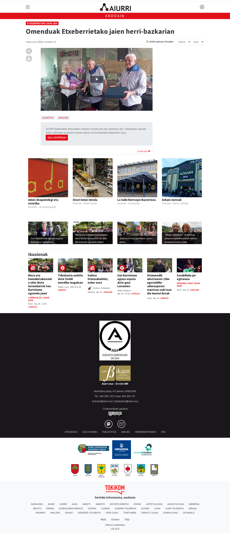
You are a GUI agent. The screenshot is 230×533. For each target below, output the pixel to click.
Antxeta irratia (119, 504)
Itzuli (196, 42)
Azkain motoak (171, 200)
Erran (50, 508)
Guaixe (145, 508)
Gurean (115, 519)
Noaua (69, 512)
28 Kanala (188, 512)
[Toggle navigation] (27, 7)
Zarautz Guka (149, 512)
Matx (103, 519)
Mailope (55, 512)
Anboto (100, 504)
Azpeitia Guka (154, 504)
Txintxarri (129, 512)
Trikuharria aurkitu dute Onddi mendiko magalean (70, 278)
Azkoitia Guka (175, 504)
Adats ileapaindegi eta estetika (43, 201)
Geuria (92, 508)
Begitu (37, 508)
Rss (163, 432)
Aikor (51, 504)
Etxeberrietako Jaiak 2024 (42, 23)
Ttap (126, 519)
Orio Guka (112, 512)
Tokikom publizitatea (115, 525)
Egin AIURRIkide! (57, 137)
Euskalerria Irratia (71, 508)
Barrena (194, 504)
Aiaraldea (37, 504)
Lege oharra (89, 432)
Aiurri (63, 504)
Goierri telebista (125, 508)
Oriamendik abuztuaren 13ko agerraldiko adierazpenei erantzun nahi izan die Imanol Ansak (159, 284)
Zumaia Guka (170, 512)
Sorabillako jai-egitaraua (186, 277)
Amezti (86, 504)
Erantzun (142, 151)
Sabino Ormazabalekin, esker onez (98, 278)
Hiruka (193, 508)
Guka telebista (174, 508)
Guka (157, 508)
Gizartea (47, 118)
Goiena (105, 508)
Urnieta (62, 290)
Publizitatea (109, 432)
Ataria (137, 504)
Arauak (125, 432)
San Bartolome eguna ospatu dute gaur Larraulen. (127, 280)
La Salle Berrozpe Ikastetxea (136, 200)
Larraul (32, 307)
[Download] (29, 58)
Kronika (40, 512)
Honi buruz (71, 432)
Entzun (182, 42)
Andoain (115, 15)
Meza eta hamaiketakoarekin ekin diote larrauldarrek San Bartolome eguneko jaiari (40, 284)
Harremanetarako (145, 432)
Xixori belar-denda (85, 200)
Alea (74, 504)
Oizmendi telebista (89, 512)
